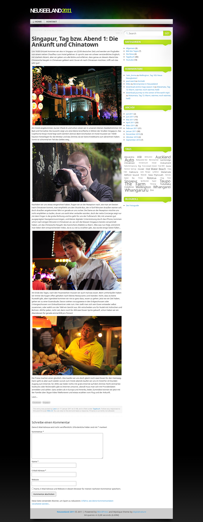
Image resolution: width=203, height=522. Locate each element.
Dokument (165, 162)
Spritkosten (145, 181)
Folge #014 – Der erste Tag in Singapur (49, 30)
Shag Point (165, 178)
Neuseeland (50, 10)
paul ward (130, 81)
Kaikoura (133, 171)
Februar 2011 (132, 128)
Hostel (141, 168)
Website (35, 479)
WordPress (102, 511)
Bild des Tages (132, 51)
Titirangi (153, 184)
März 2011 (130, 125)
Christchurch (143, 163)
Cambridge (165, 159)
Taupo (165, 181)
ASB (139, 157)
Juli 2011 (129, 114)
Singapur (46, 402)
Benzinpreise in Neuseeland (145, 84)
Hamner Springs (130, 169)
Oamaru (168, 175)
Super (154, 181)
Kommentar (38, 431)
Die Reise (130, 54)
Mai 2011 (130, 119)
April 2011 (130, 122)
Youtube (129, 59)
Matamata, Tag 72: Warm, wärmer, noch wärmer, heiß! (148, 88)
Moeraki (144, 175)
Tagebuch (96, 409)
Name (35, 461)
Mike (128, 84)
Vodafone (129, 186)
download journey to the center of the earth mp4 (147, 92)
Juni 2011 (130, 116)
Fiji (139, 165)
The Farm (135, 184)
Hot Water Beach (156, 169)
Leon (55, 409)
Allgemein (130, 48)
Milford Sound (131, 174)
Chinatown (36, 402)
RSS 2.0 (50, 411)
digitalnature (139, 511)
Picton (140, 178)
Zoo (152, 189)
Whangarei (162, 186)
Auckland (163, 156)
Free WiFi (161, 166)
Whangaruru (136, 190)
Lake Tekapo (145, 172)
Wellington (143, 187)
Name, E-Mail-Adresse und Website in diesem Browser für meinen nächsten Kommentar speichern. (77, 488)
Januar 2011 (131, 131)
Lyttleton (155, 172)
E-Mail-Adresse (39, 470)
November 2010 (133, 134)
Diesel (154, 163)
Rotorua (151, 178)
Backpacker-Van (142, 160)
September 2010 (133, 139)
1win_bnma (131, 75)
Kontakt (51, 21)
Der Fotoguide (132, 205)
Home (38, 21)
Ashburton (148, 157)
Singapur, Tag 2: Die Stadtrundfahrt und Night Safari (104, 31)
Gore (168, 165)
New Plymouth (155, 174)
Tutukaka (165, 184)
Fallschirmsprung (130, 166)
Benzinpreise (153, 160)
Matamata (166, 171)
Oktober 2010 (132, 137)
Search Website (167, 33)
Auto (129, 160)
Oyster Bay (129, 178)
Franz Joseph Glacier (149, 166)
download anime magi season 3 (140, 86)
